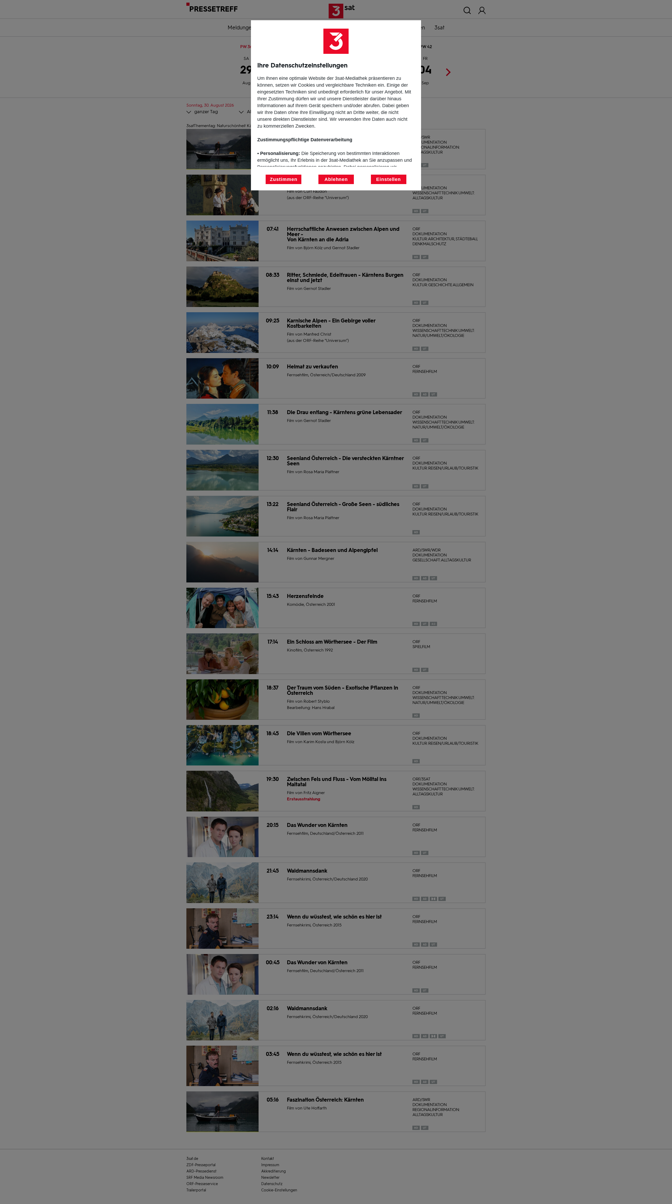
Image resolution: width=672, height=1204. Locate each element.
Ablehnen (336, 179)
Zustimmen (283, 179)
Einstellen (388, 179)
